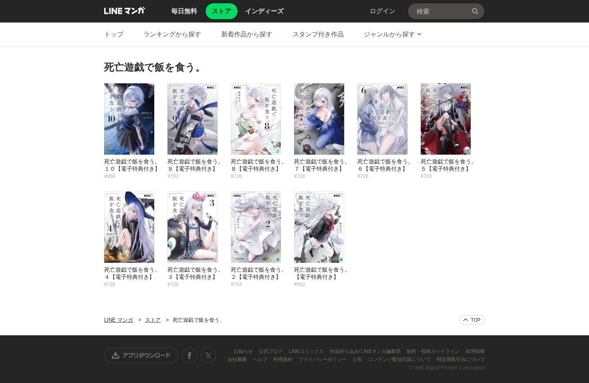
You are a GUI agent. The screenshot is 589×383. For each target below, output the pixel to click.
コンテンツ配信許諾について (400, 359)
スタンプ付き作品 (318, 34)
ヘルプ (260, 359)
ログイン (382, 11)
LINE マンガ (124, 10)
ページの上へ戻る (472, 320)
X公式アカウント (208, 355)
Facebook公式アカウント (190, 355)
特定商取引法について (461, 359)
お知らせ (244, 351)
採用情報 (475, 351)
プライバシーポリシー (323, 359)
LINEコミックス (307, 351)
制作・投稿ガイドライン (434, 351)
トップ (113, 34)
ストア (153, 320)
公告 (358, 359)
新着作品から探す (246, 34)
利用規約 (283, 359)
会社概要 (238, 359)
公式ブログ (271, 351)
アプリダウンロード (141, 355)
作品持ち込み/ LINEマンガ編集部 (366, 351)
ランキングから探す (172, 34)
